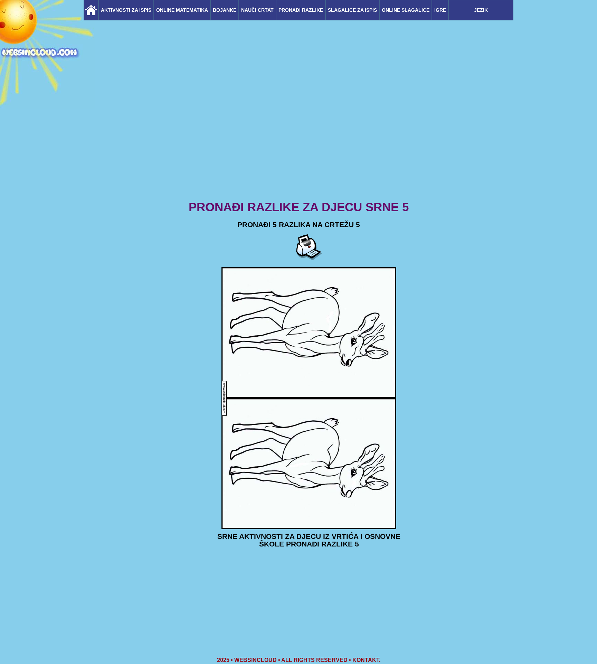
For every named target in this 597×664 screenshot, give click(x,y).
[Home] (91, 10)
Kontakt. (366, 660)
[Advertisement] (298, 145)
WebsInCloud (255, 660)
